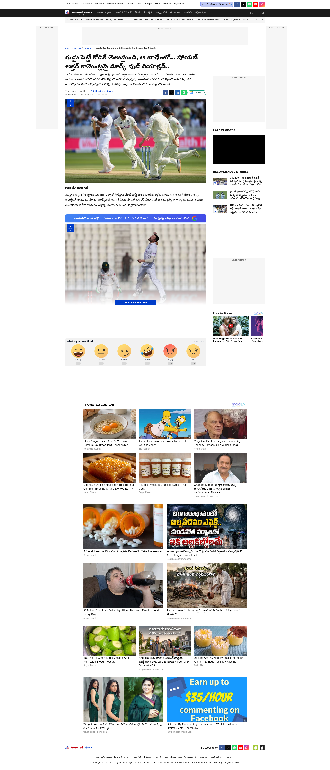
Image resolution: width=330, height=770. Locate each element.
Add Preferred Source (214, 4)
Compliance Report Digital (208, 757)
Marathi (167, 3)
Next (262, 20)
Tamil (139, 3)
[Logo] (80, 13)
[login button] (252, 13)
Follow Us (200, 93)
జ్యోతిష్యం (200, 12)
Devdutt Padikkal (154, 20)
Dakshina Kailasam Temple (179, 20)
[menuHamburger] (257, 12)
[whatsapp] (249, 4)
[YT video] (255, 4)
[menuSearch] (263, 13)
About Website (104, 757)
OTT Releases (135, 20)
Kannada (99, 3)
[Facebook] (237, 4)
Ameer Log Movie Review (235, 20)
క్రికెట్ (137, 12)
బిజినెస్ (188, 12)
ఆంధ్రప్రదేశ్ (161, 12)
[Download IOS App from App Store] (262, 747)
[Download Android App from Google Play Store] (255, 747)
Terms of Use (121, 757)
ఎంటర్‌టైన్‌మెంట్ (122, 12)
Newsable (86, 3)
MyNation (179, 3)
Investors (229, 757)
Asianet (78, 747)
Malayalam (72, 3)
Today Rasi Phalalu (115, 20)
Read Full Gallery (136, 302)
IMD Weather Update (92, 20)
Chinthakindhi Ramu (101, 91)
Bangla (148, 3)
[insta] (262, 4)
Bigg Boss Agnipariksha (207, 20)
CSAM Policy (152, 757)
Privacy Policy (137, 757)
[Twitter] (243, 4)
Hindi (158, 3)
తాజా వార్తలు (104, 12)
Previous (257, 20)
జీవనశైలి (147, 12)
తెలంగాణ (175, 12)
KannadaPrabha (115, 3)
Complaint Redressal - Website (176, 757)
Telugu (130, 3)
